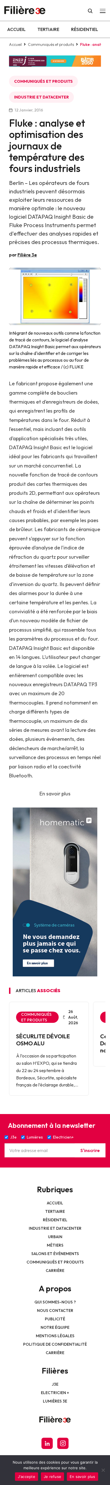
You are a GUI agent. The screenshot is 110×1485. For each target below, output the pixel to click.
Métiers (55, 1245)
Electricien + (55, 1392)
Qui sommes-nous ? (55, 1302)
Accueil (16, 29)
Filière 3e (27, 255)
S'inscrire (90, 1150)
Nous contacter (55, 1310)
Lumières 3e (55, 1401)
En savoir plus (55, 793)
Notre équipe (55, 1327)
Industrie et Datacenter (41, 97)
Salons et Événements (55, 1253)
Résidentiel (84, 29)
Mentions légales (55, 1335)
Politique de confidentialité (55, 1344)
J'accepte (26, 1476)
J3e (55, 1384)
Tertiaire (48, 29)
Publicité (55, 1318)
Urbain (55, 1236)
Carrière (55, 1270)
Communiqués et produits (51, 44)
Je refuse (52, 1476)
